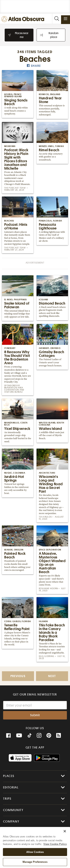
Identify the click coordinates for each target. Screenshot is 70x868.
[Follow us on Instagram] (39, 735)
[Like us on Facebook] (8, 735)
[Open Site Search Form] (56, 18)
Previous (17, 676)
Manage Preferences (35, 861)
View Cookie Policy (55, 844)
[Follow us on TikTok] (29, 736)
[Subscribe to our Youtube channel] (19, 735)
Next (52, 676)
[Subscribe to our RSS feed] (58, 735)
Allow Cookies (35, 852)
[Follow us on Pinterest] (48, 735)
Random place (54, 35)
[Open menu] (65, 18)
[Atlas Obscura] (23, 19)
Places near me (21, 35)
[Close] (64, 831)
